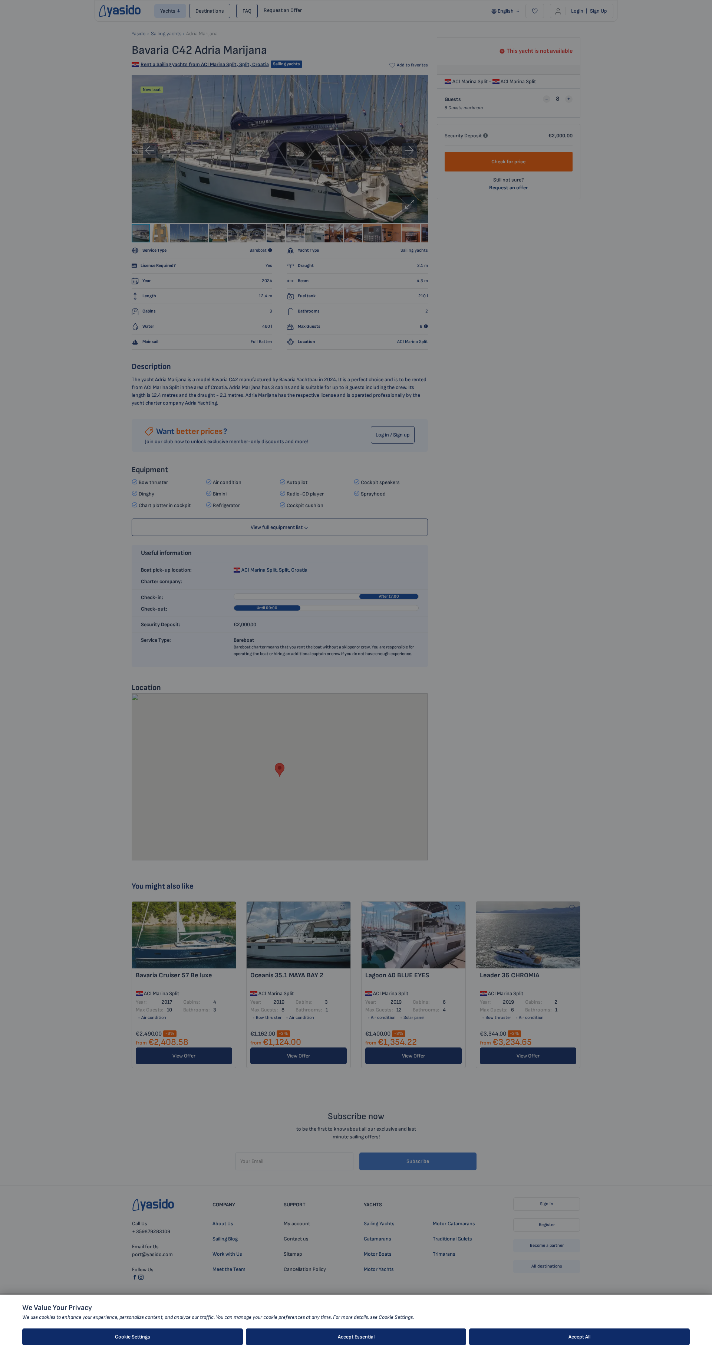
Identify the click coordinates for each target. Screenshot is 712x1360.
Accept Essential (356, 1337)
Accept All (579, 1337)
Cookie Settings (132, 1337)
